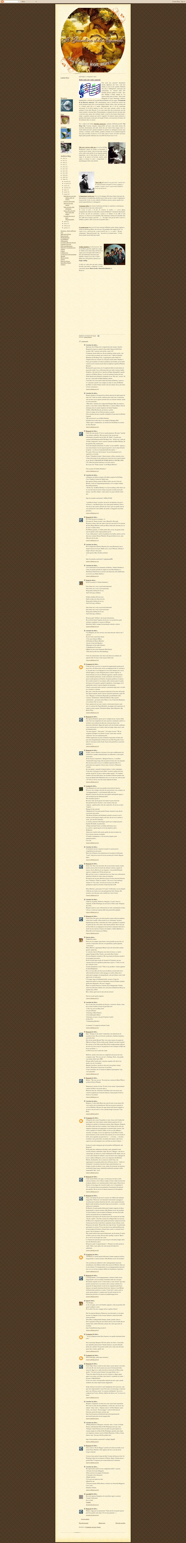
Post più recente (83, 1523)
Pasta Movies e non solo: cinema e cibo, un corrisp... (70, 197)
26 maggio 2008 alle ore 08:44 (92, 1418)
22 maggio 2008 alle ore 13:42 (92, 561)
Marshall (63, 256)
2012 (64, 171)
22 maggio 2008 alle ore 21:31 (92, 912)
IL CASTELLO (64, 239)
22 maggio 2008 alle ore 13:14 (92, 471)
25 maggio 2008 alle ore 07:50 (92, 1351)
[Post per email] (98, 335)
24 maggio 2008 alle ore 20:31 (92, 1172)
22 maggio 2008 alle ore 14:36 (92, 626)
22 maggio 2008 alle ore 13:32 (92, 513)
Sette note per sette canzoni (68, 204)
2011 (64, 173)
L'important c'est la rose (86, 196)
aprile (65, 221)
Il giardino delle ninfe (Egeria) (68, 242)
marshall (88, 1494)
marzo (65, 223)
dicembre (66, 181)
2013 (64, 169)
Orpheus (63, 259)
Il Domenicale (64, 241)
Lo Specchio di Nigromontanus (68, 254)
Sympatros (89, 664)
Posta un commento (85, 1519)
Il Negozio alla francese (66, 246)
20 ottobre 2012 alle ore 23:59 (92, 1515)
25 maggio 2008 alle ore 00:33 (92, 1296)
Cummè (88, 1502)
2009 (64, 177)
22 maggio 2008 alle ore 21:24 (92, 895)
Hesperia (88, 431)
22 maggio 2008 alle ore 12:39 (92, 389)
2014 (64, 167)
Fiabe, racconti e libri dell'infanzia (69, 208)
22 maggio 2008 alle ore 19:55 (92, 859)
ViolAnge (63, 264)
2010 (64, 175)
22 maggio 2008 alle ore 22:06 (92, 933)
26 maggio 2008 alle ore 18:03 (92, 1462)
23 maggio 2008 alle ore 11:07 (92, 1074)
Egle (87, 937)
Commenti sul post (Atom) (93, 1527)
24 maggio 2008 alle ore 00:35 (92, 1114)
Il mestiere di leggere (66, 244)
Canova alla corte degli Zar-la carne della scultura (69, 212)
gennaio (66, 227)
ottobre (66, 185)
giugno (66, 192)
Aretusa (88, 786)
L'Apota (63, 251)
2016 (64, 162)
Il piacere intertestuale (69, 201)
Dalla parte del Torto (66, 234)
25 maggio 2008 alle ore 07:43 (92, 1330)
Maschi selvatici (65, 258)
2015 (64, 164)
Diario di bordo (64, 236)
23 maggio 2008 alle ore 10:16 (92, 1027)
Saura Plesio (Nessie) (66, 263)
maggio (66, 194)
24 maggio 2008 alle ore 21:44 (92, 1191)
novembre (66, 183)
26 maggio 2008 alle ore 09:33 (92, 1441)
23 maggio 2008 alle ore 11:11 (92, 1097)
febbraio (66, 225)
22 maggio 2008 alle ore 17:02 (92, 712)
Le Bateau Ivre (64, 252)
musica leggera (88, 337)
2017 (64, 160)
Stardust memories (99, 124)
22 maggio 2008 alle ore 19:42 (92, 843)
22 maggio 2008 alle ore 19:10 (92, 746)
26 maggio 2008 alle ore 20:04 (92, 1490)
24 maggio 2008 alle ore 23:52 (92, 1271)
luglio (65, 190)
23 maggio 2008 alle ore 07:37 (92, 998)
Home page (102, 1523)
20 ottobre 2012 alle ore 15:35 (92, 1504)
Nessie (88, 580)
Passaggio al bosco (65, 261)
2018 (64, 158)
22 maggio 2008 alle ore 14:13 (92, 576)
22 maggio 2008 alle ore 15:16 (92, 660)
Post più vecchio (120, 1523)
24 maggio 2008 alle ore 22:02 (92, 1250)
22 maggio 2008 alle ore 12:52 (92, 427)
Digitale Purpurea (65, 237)
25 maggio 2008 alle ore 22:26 (92, 1397)
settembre (66, 187)
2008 (64, 179)
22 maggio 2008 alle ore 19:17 (92, 782)
